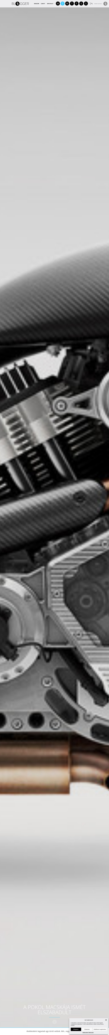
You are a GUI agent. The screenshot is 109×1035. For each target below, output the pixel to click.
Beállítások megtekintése (100, 1029)
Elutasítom (87, 1029)
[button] (106, 1020)
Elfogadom (76, 1029)
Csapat (43, 3)
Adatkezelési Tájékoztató (88, 1032)
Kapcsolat (50, 3)
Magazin (36, 3)
